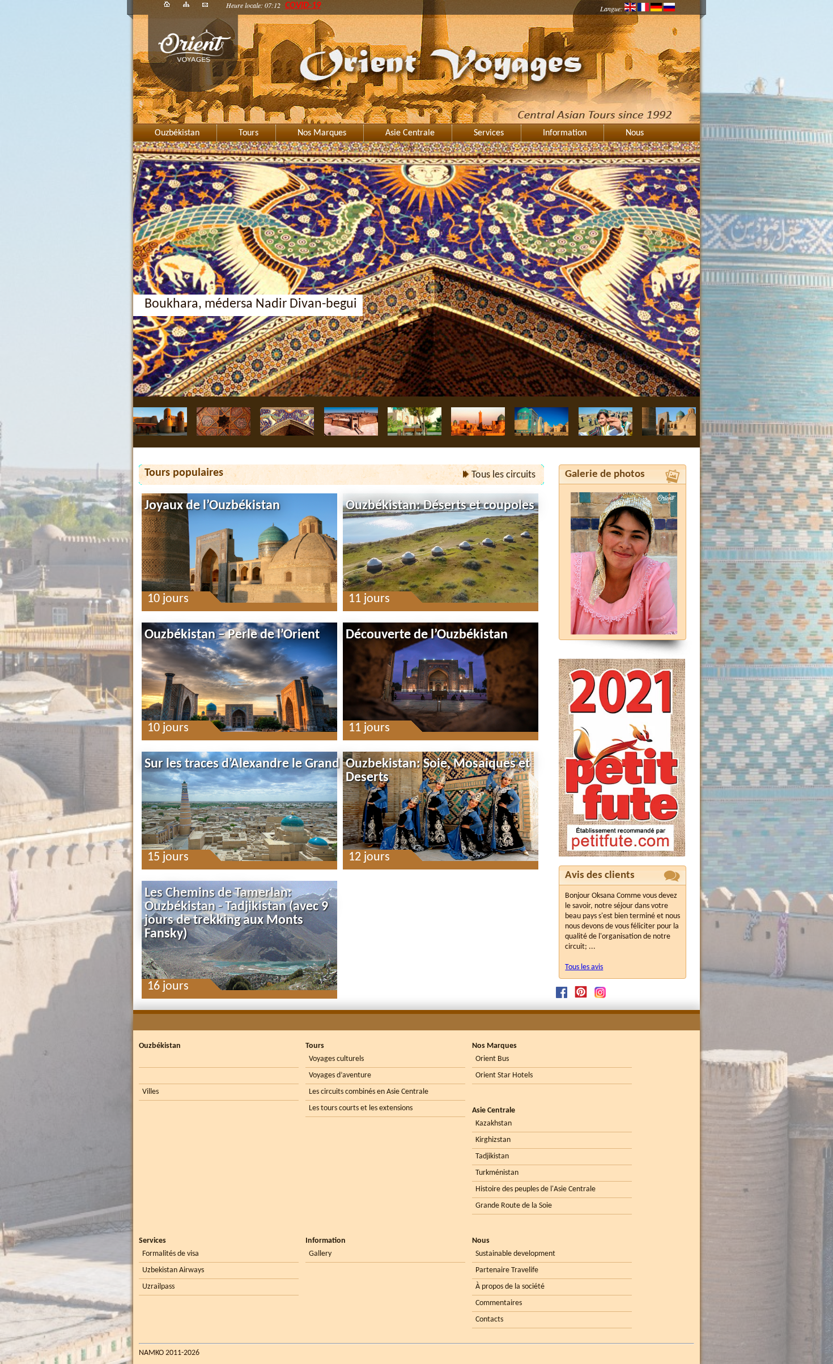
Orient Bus (492, 1059)
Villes (150, 1092)
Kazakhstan (493, 1123)
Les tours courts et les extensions (361, 1108)
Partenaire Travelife (506, 1270)
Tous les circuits (503, 475)
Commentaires (498, 1303)
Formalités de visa (170, 1254)
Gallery (320, 1254)
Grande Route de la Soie (513, 1205)
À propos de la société (510, 1286)
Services (489, 133)
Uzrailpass (158, 1286)
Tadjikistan (492, 1156)
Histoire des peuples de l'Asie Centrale (535, 1189)
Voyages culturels (336, 1059)
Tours (248, 133)
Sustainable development (515, 1254)
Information (564, 133)
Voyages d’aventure (340, 1075)
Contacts (489, 1319)
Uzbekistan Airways (173, 1270)
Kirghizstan (493, 1140)
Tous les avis (584, 967)
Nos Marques (322, 133)
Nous (635, 133)
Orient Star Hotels (504, 1075)
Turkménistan (496, 1173)
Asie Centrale (410, 133)
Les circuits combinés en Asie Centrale (368, 1092)
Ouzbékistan (177, 133)
